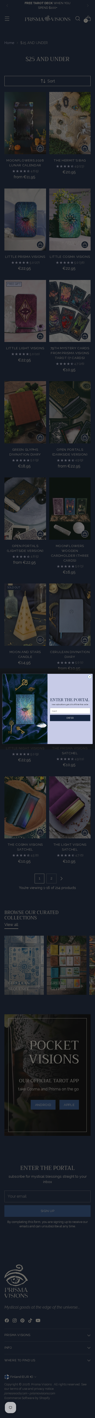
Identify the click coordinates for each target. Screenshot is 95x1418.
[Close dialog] (90, 677)
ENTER (70, 718)
